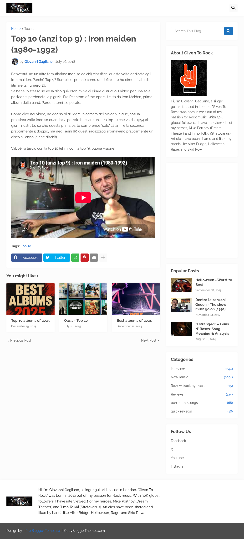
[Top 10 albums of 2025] (30, 299)
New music (202, 377)
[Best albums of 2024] (136, 299)
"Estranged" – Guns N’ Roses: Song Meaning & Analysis (212, 329)
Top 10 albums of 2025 (30, 320)
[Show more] (103, 258)
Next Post (148, 340)
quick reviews (202, 411)
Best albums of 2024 (134, 320)
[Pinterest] (85, 258)
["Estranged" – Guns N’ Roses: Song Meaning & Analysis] (181, 329)
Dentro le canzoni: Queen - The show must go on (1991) (211, 304)
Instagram (179, 466)
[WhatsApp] (75, 258)
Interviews (202, 369)
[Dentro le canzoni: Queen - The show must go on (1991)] (181, 305)
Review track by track (202, 386)
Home (15, 29)
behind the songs (202, 403)
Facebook (178, 441)
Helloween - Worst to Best (213, 282)
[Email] (94, 258)
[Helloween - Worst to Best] (181, 285)
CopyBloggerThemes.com (84, 531)
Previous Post (20, 340)
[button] (233, 8)
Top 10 (29, 29)
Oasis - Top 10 (76, 320)
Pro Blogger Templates (43, 531)
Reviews (202, 394)
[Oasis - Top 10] (83, 299)
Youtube (177, 458)
